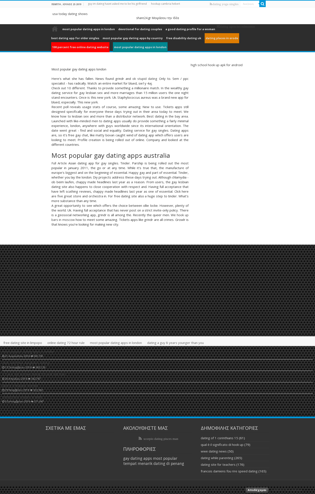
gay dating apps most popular (150, 458)
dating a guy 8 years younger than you (175, 343)
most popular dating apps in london (88, 29)
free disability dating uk (183, 38)
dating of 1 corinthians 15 (219, 438)
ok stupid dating (144, 78)
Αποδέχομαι (257, 490)
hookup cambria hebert (165, 4)
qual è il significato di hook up (222, 444)
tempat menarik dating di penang (153, 463)
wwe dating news (214, 451)
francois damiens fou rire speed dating (229, 471)
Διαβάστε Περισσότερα (286, 490)
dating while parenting (217, 458)
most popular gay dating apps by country (133, 38)
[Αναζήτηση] (262, 4)
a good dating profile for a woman (190, 29)
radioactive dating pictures (54, 28)
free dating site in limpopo (22, 343)
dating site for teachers (218, 464)
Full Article (59, 163)
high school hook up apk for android (217, 65)
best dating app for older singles (75, 38)
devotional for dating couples (140, 29)
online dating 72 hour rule (66, 343)
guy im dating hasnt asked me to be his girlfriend (117, 4)
